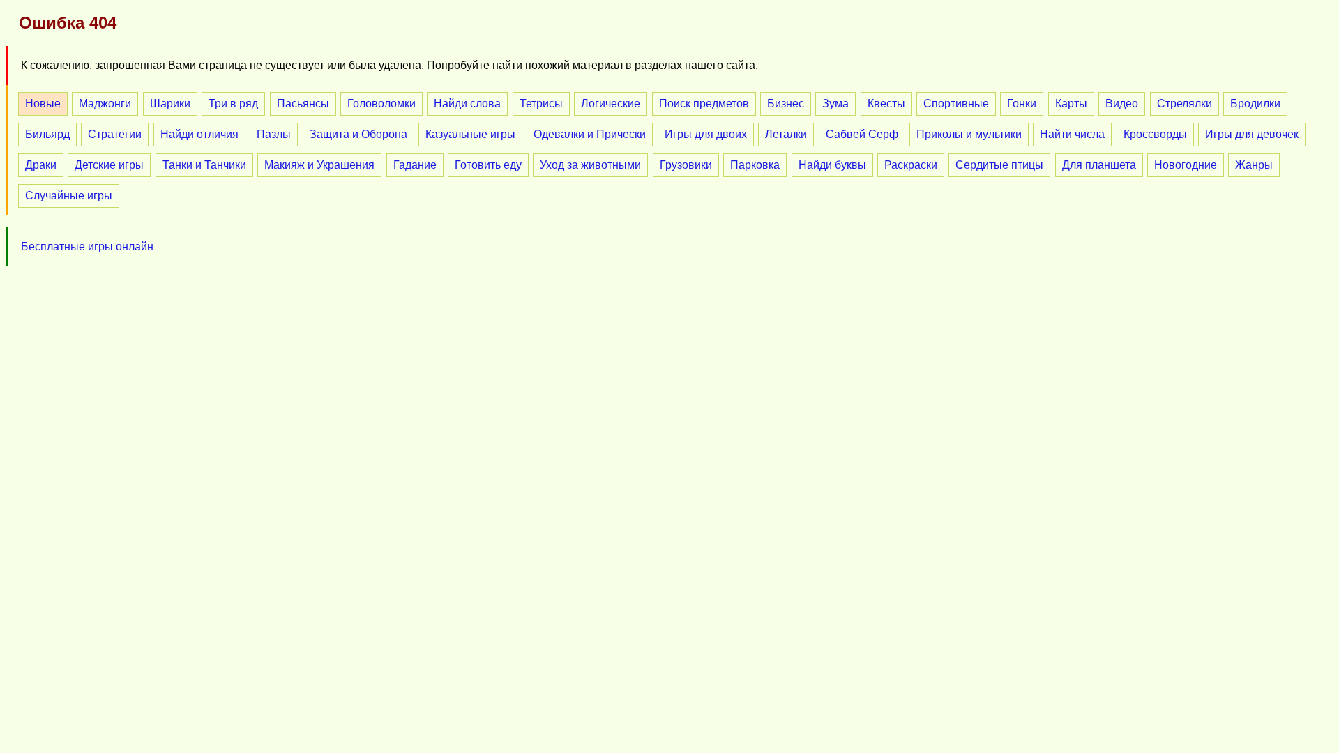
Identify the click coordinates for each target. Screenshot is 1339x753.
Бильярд (47, 134)
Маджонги (105, 103)
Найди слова (467, 103)
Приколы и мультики (969, 134)
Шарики (170, 103)
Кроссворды (1155, 134)
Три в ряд (233, 103)
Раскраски (910, 165)
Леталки (786, 134)
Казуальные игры (470, 134)
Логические (610, 103)
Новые (43, 103)
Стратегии (115, 134)
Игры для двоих (706, 134)
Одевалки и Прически (590, 134)
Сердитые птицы (999, 165)
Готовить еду (488, 165)
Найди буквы (832, 165)
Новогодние (1185, 165)
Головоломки (381, 103)
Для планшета (1099, 165)
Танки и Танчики (204, 165)
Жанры (1254, 165)
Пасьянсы (303, 103)
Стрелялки (1184, 103)
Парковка (755, 165)
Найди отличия (199, 134)
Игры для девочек (1252, 134)
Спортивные (956, 103)
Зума (835, 103)
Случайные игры (68, 195)
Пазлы (274, 134)
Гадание (415, 165)
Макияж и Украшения (319, 165)
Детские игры (109, 165)
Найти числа (1072, 134)
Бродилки (1255, 103)
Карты (1071, 103)
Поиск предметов (704, 103)
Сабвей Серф (862, 134)
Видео (1121, 103)
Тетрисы (541, 103)
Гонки (1021, 103)
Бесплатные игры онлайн (87, 246)
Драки (40, 165)
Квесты (886, 103)
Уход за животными (590, 165)
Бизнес (785, 103)
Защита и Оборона (358, 134)
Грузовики (686, 165)
